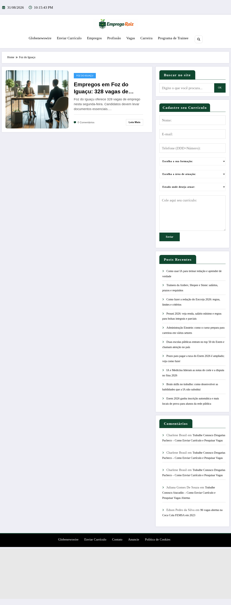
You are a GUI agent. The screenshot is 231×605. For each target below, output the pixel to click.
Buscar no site (177, 75)
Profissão (114, 38)
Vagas (130, 38)
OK (220, 87)
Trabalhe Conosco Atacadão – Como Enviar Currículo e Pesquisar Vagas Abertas (188, 492)
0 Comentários (86, 122)
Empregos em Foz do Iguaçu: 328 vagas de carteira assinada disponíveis (101, 88)
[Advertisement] (115, 573)
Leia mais (134, 122)
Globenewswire (40, 38)
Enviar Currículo (69, 38)
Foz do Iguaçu (84, 75)
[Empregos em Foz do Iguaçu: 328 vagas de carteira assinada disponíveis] (36, 99)
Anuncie (133, 539)
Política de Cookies (157, 539)
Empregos (94, 38)
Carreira (146, 38)
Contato (117, 539)
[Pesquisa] (198, 39)
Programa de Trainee (173, 38)
